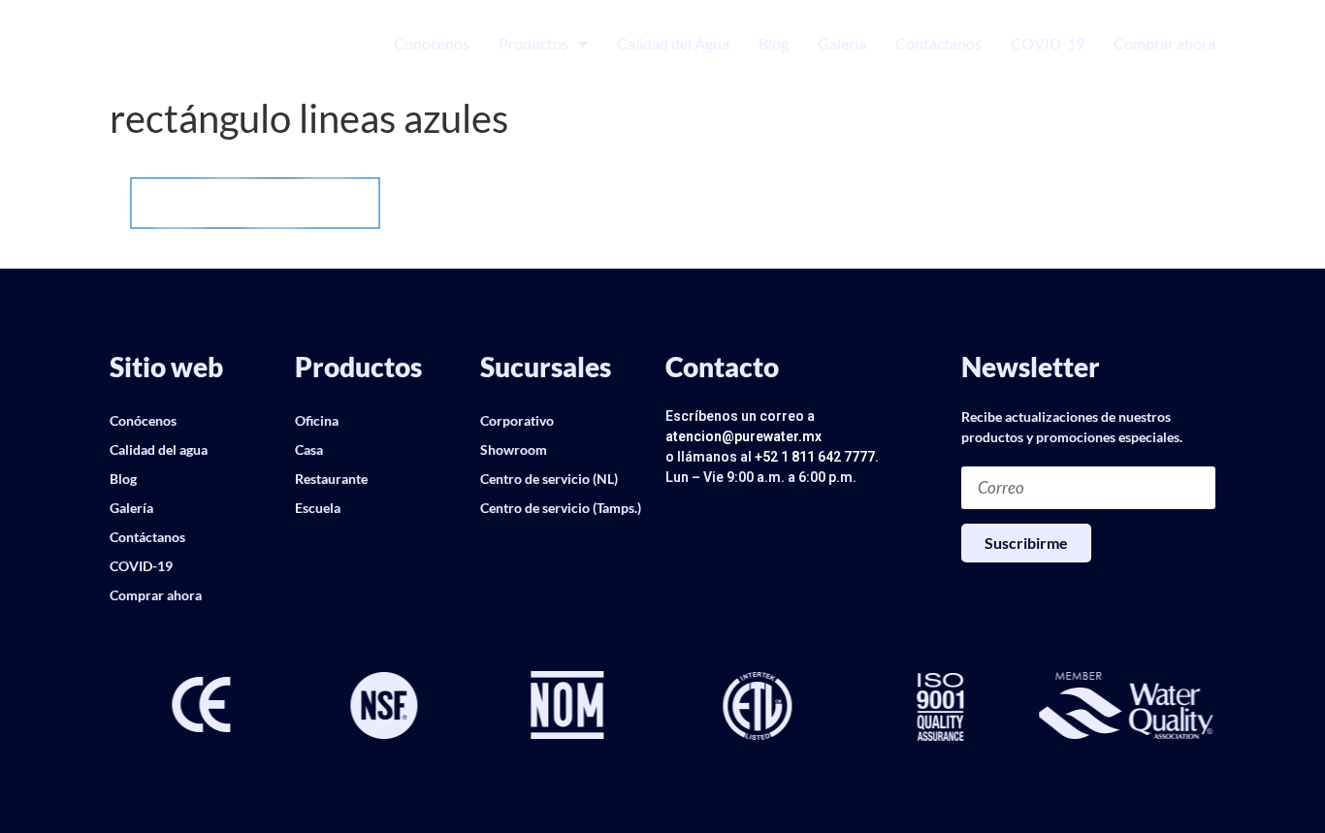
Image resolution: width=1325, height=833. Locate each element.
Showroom (513, 449)
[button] (124, 707)
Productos (533, 43)
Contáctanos (938, 43)
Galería (842, 43)
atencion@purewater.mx (743, 436)
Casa (309, 449)
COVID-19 (1047, 43)
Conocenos (431, 43)
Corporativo (517, 420)
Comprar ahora (1164, 43)
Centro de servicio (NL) (549, 478)
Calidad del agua (159, 449)
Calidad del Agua (673, 43)
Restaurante (331, 478)
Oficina (317, 420)
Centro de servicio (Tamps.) (560, 507)
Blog (774, 43)
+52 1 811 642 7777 (815, 457)
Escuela (317, 507)
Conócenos (143, 420)
